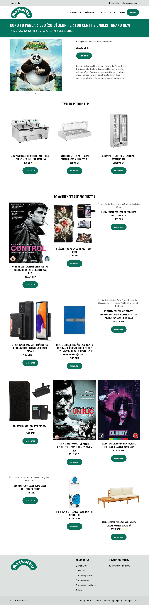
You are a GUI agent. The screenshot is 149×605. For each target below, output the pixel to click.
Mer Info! (84, 56)
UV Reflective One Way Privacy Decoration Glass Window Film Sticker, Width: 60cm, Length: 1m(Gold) (118, 314)
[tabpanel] (36, 65)
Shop (122, 12)
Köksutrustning (94, 41)
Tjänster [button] (89, 12)
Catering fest (84, 580)
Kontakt (90, 600)
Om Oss (81, 570)
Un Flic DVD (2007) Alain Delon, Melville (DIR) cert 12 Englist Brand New (74, 447)
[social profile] (19, 3)
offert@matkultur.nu (129, 3)
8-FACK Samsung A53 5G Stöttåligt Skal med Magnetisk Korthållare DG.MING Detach (30, 348)
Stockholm (115, 3)
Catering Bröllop (85, 575)
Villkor (99, 600)
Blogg (113, 12)
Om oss (102, 12)
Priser (133, 12)
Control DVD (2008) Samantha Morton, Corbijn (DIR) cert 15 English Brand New (30, 269)
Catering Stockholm (87, 585)
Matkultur (75, 12)
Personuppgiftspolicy (112, 600)
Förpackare (107, 41)
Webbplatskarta (131, 600)
